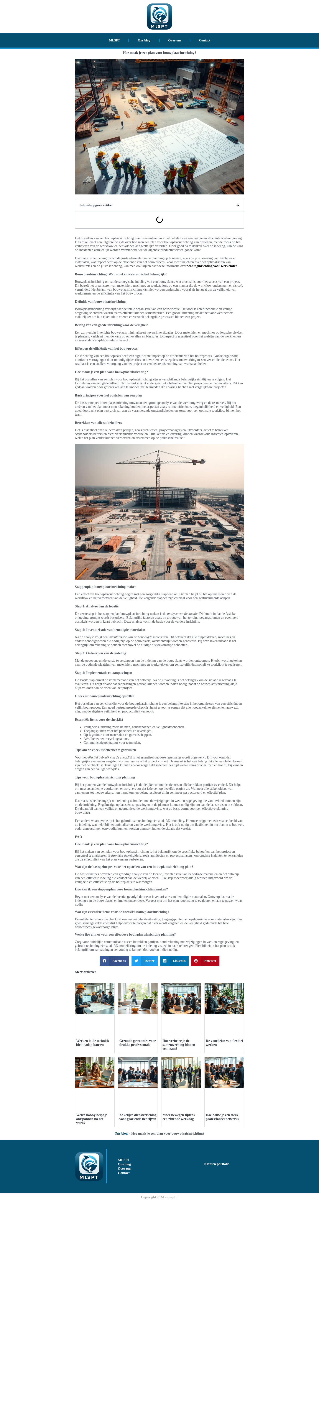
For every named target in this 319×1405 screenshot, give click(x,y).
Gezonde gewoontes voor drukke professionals (137, 1042)
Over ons (174, 40)
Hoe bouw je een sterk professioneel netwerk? (222, 1117)
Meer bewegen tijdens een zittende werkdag (179, 1117)
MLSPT (114, 40)
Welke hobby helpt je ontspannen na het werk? (91, 1119)
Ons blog (144, 40)
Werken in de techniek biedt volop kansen (92, 1042)
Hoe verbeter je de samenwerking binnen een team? (179, 1044)
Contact (204, 40)
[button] (238, 205)
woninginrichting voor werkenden (212, 266)
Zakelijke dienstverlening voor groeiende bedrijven (137, 1117)
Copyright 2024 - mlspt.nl (159, 1197)
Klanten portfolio (216, 1164)
